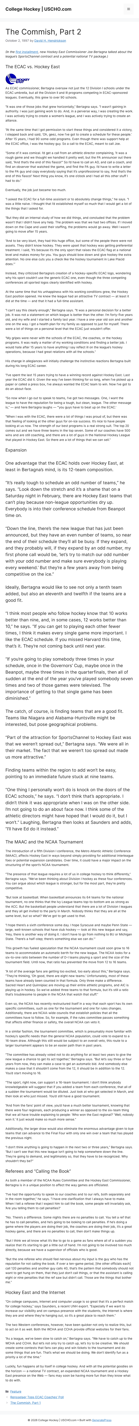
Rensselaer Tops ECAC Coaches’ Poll (37, 1397)
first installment (27, 52)
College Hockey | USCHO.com (38, 9)
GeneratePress (101, 1420)
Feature (15, 1391)
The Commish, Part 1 (25, 1403)
